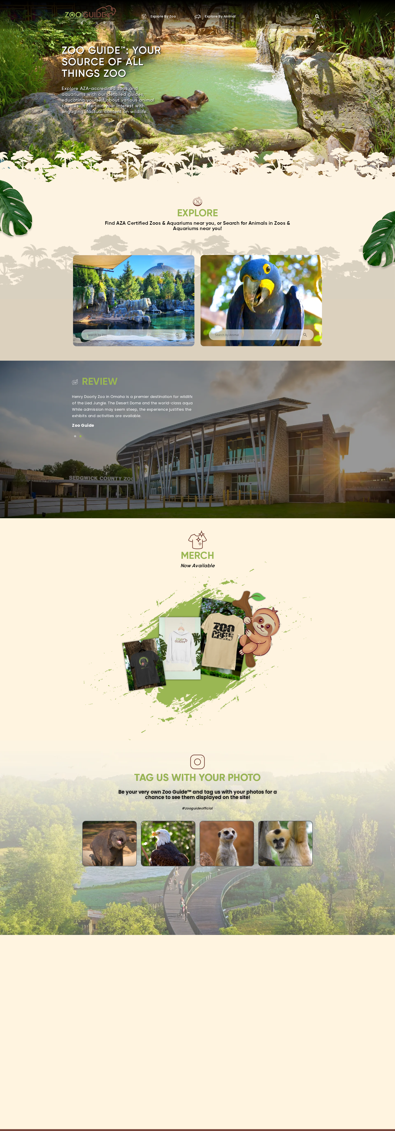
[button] (317, 16)
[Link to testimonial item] (75, 436)
